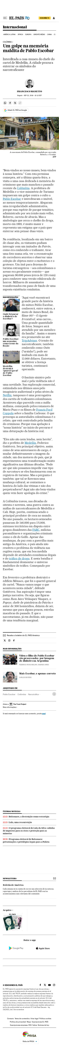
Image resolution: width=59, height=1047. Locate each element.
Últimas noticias (11, 811)
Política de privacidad (18, 1022)
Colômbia (7, 42)
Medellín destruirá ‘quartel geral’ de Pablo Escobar (10, 371)
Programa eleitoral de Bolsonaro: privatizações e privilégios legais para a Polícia (26, 840)
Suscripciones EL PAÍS (40, 1022)
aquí (44, 713)
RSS (30, 1025)
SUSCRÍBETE (44, 18)
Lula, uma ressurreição (20, 822)
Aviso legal (35, 1018)
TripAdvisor (29, 340)
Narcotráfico (33, 694)
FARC (36, 529)
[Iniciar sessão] (54, 18)
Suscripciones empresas (19, 1025)
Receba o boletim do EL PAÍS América (23, 635)
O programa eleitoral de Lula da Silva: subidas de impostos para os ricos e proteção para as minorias (29, 831)
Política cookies (45, 1018)
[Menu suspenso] (5, 18)
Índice (35, 1025)
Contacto (10, 1018)
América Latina (9, 34)
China (49, 34)
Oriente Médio (39, 34)
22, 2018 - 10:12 (33, 95)
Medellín (30, 443)
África (20, 34)
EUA (55, 34)
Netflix (7, 395)
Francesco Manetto (29, 91)
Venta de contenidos (22, 1018)
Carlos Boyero (25, 677)
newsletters (9, 878)
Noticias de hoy (43, 1025)
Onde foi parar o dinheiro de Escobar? (10, 316)
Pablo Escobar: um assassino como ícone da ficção (11, 342)
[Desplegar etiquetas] (54, 694)
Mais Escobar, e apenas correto (37, 674)
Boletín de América (13, 885)
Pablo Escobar (12, 199)
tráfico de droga (19, 558)
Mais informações (9, 707)
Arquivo (7, 910)
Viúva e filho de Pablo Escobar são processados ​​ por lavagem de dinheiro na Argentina (36, 658)
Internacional (15, 27)
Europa (28, 34)
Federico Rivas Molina (28, 665)
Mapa (29, 1022)
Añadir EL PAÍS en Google (17, 110)
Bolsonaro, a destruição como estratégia (29, 816)
